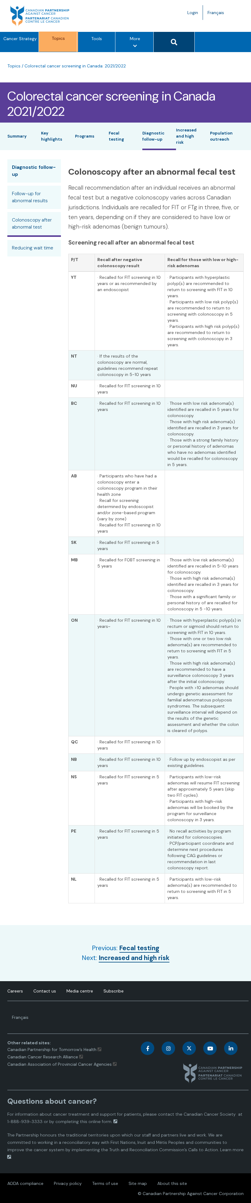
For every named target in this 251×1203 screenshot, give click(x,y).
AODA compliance (25, 1183)
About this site (172, 1183)
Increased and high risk (186, 136)
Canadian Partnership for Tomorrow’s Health (52, 1049)
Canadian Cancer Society (210, 1114)
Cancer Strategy (20, 38)
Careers (15, 991)
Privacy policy (68, 1183)
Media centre (79, 991)
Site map (138, 1183)
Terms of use (105, 1183)
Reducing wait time (32, 248)
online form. (100, 1121)
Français (218, 14)
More (137, 44)
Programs (84, 136)
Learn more (232, 1149)
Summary (17, 136)
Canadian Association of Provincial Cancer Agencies (59, 1064)
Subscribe (113, 991)
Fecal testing (139, 948)
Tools (96, 38)
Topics (58, 38)
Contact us (44, 991)
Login (192, 12)
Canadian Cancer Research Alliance (42, 1057)
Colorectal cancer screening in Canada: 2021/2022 (75, 66)
